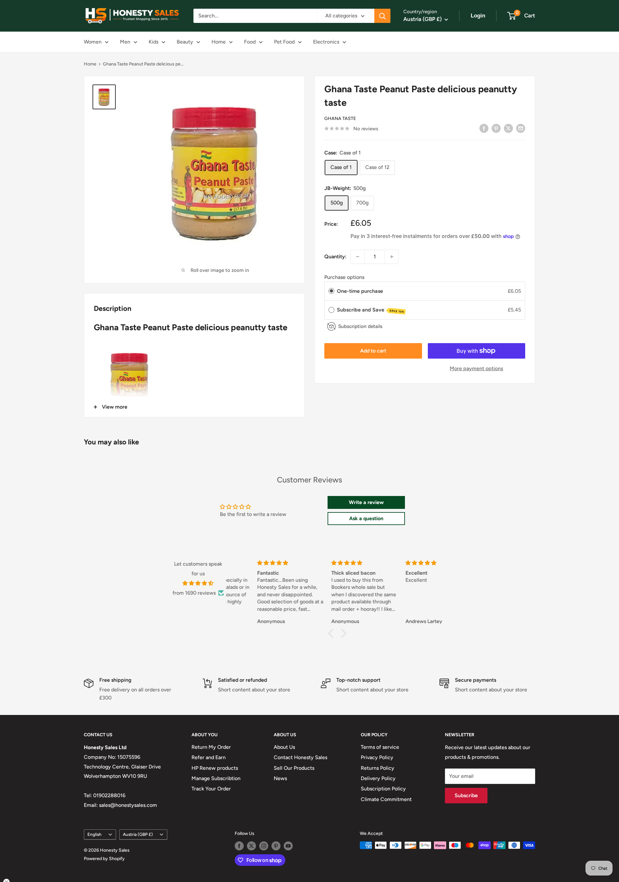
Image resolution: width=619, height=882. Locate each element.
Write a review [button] (366, 502)
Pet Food (284, 42)
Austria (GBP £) (138, 834)
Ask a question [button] (366, 518)
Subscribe (466, 795)
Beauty (185, 42)
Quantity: (335, 256)
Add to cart (373, 351)
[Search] (382, 16)
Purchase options (344, 277)
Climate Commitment (386, 799)
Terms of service (380, 747)
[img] (198, 583)
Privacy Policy (377, 757)
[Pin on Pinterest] (496, 128)
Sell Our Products (294, 768)
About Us (284, 747)
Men (125, 42)
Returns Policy (377, 768)
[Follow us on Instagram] (263, 845)
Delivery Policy (378, 778)
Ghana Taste (340, 118)
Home (218, 42)
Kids (153, 42)
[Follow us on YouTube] (288, 845)
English (94, 834)
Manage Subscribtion (216, 778)
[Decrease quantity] (357, 256)
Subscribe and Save (370, 310)
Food (250, 42)
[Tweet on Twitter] (508, 128)
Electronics (326, 42)
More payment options (476, 368)
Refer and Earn (209, 757)
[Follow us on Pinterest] (275, 845)
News (280, 778)
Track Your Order (211, 789)
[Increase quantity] (391, 256)
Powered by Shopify (104, 858)
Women (93, 42)
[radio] (331, 291)
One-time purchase (360, 291)
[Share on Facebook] (483, 128)
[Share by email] (520, 128)
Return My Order (211, 747)
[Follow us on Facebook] (239, 845)
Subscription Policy (383, 789)
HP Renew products (215, 768)
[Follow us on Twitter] (251, 845)
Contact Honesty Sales (300, 757)
